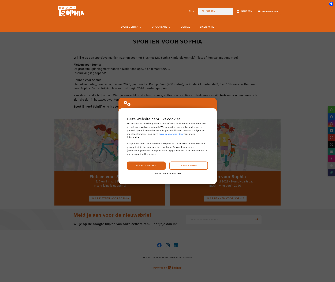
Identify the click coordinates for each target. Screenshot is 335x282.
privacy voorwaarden (171, 134)
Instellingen (188, 165)
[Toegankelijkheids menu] (331, 4)
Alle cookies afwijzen (167, 173)
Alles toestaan (146, 165)
